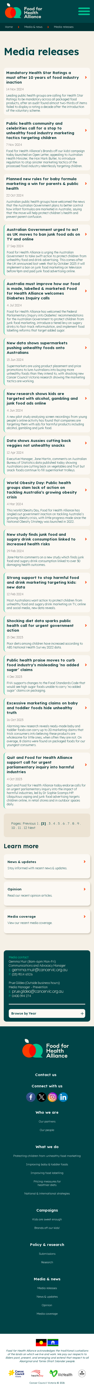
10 (13, 827)
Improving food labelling (47, 1173)
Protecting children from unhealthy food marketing (47, 1156)
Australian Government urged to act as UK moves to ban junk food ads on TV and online (43, 234)
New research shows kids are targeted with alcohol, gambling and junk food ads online (42, 398)
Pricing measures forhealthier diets (47, 1183)
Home (9, 27)
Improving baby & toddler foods (47, 1164)
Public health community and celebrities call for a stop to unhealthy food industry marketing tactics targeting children (40, 130)
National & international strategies (47, 1193)
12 (25, 827)
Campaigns (47, 1210)
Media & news (33, 27)
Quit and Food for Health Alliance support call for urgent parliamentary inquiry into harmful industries (40, 764)
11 (19, 827)
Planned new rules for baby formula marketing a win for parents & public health (42, 183)
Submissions (47, 1253)
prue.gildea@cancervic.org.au (37, 991)
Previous (29, 823)
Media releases (63, 27)
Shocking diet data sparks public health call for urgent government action (40, 625)
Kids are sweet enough (47, 1219)
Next (31, 827)
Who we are (47, 1112)
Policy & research (47, 1244)
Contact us (45, 1074)
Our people (47, 1130)
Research (47, 1262)
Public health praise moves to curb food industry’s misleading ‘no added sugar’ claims (43, 665)
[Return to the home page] (24, 20)
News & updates (22, 862)
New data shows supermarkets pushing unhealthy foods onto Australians (37, 348)
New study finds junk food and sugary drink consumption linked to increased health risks (41, 539)
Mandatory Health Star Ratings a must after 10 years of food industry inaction (42, 77)
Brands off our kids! (47, 1228)
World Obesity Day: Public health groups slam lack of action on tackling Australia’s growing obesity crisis (42, 489)
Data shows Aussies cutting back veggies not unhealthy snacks (39, 443)
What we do (47, 1146)
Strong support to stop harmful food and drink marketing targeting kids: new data (43, 582)
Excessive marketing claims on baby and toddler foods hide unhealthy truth (42, 708)
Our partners (47, 1121)
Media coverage (22, 916)
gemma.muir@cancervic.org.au (39, 969)
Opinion (15, 889)
